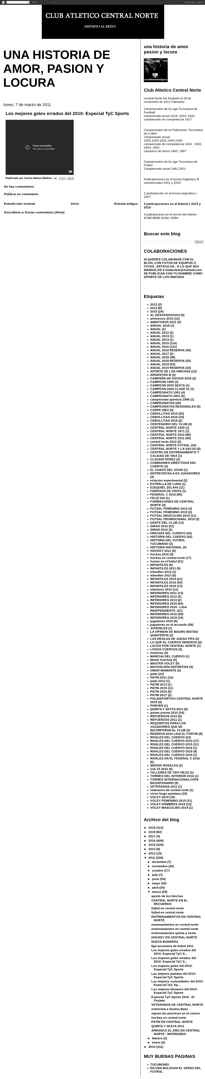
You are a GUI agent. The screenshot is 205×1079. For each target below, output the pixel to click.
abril (155, 887)
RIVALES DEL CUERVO (167, 737)
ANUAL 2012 (159, 332)
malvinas (157, 653)
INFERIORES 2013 (163, 600)
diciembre (159, 862)
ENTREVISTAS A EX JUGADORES (175, 473)
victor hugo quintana (165, 793)
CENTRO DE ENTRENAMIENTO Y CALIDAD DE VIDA (174, 454)
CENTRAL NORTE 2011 (167, 438)
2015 (153, 311)
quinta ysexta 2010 (164, 712)
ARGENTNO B (160, 375)
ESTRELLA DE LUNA (165, 484)
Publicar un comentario (21, 194)
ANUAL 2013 (159, 336)
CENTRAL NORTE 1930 (167, 427)
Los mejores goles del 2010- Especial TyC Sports (172, 967)
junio (156, 879)
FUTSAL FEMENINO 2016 (169, 508)
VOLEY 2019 (159, 797)
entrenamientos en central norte (174, 924)
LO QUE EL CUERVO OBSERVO (173, 642)
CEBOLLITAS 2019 (164, 420)
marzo (157, 891)
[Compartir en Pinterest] (72, 178)
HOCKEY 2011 (160, 550)
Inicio (75, 203)
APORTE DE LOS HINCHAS (170, 371)
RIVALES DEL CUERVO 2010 (171, 740)
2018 (152, 832)
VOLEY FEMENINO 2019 (168, 800)
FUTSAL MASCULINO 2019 (170, 515)
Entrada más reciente (19, 203)
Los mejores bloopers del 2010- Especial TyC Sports (174, 991)
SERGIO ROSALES (164, 765)
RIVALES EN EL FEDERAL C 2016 (175, 758)
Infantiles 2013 (161, 575)
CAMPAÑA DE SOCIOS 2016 (171, 378)
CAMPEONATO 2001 (165, 396)
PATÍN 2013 (158, 684)
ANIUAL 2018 (160, 325)
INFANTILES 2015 (163, 579)
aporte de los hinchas (167, 896)
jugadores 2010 (161, 621)
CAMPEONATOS (162, 403)
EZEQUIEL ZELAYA (164, 487)
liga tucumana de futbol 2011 (172, 946)
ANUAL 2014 (159, 339)
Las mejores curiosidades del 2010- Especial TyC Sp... (177, 983)
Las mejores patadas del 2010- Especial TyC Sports (173, 975)
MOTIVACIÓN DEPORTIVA (169, 667)
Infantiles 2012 (161, 572)
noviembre (160, 866)
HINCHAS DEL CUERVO (167, 533)
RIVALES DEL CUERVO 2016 (171, 748)
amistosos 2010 (161, 318)
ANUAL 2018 (159, 357)
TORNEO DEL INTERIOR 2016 (172, 776)
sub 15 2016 (159, 769)
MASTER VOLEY (162, 663)
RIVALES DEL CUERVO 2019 (171, 755)
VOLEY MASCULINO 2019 (169, 807)
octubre (158, 870)
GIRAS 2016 (159, 529)
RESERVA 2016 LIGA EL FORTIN (174, 733)
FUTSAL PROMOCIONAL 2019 (172, 519)
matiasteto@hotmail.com (183, 270)
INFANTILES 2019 (163, 586)
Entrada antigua (126, 203)
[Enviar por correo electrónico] (60, 178)
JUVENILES (159, 628)
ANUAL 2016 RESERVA (167, 350)
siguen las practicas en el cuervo (175, 1013)
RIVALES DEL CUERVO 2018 (171, 751)
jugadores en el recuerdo (168, 624)
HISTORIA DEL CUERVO (168, 536)
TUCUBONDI (159, 1064)
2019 (152, 827)
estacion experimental (166, 480)
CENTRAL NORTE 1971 (167, 431)
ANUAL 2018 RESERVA (167, 360)
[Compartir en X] (66, 178)
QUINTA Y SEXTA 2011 (166, 709)
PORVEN (156, 705)
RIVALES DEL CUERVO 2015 (171, 744)
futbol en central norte (167, 908)
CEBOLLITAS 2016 (164, 417)
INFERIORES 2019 (163, 617)
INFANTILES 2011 (163, 568)
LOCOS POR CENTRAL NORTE (173, 645)
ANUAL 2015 (159, 343)
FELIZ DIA (157, 498)
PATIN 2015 (158, 688)
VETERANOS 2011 (163, 786)
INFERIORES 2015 (163, 603)
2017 (152, 836)
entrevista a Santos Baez (169, 1009)
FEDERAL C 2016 (163, 494)
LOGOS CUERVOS (164, 649)
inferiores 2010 (161, 589)
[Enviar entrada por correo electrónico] (54, 178)
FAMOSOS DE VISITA (165, 491)
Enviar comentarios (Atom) (44, 212)
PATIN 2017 (158, 695)
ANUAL (155, 329)
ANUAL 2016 (159, 346)
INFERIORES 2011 (163, 593)
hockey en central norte (167, 557)
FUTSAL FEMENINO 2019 (169, 512)
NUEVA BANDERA (164, 941)
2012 (153, 304)
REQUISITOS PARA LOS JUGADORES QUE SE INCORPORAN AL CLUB (168, 727)
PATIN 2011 (158, 677)
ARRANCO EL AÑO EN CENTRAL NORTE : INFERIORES (175, 1032)
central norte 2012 (163, 441)
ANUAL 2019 (159, 364)
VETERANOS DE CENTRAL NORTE (177, 1004)
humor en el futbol (163, 561)
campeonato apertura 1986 (170, 399)
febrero (157, 1038)
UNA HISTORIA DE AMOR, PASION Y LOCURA (56, 68)
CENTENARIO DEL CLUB (168, 424)
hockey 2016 (159, 554)
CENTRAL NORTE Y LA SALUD (173, 448)
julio (155, 875)
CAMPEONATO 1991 (165, 392)
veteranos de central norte (169, 790)
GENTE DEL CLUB (163, 522)
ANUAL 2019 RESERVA (167, 367)
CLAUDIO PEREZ (163, 459)
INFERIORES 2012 (163, 596)
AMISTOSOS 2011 (163, 322)
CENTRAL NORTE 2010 (167, 434)
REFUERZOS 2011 (163, 719)
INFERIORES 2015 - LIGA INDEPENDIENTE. (168, 608)
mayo (156, 883)
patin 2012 (157, 681)
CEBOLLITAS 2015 (164, 413)
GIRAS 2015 (159, 526)
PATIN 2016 (158, 691)
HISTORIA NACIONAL (166, 547)
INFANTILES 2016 (163, 582)
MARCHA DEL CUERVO (167, 656)
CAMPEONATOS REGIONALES (173, 406)
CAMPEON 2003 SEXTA (167, 385)
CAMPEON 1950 (162, 382)
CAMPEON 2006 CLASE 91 (170, 389)
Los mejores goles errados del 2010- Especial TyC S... (173, 951)
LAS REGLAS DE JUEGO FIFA (172, 638)
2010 (152, 1046)
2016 (152, 840)
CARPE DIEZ (159, 410)
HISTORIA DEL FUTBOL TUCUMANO (167, 542)
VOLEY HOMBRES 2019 (167, 804)
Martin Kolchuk (161, 660)
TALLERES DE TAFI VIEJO (169, 772)
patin (154, 674)
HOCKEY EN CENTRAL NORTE (174, 937)
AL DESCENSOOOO (165, 315)
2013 (153, 308)
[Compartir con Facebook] (69, 178)
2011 (152, 857)
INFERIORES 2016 (163, 614)
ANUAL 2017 (159, 353)
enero (156, 1042)
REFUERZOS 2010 (163, 716)
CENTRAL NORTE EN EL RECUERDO (169, 902)
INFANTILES (159, 565)
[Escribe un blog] (63, 178)
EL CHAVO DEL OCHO (166, 470)
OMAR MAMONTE (163, 670)
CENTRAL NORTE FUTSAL (170, 445)
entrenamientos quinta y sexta (173, 933)
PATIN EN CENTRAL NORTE (172, 1021)
